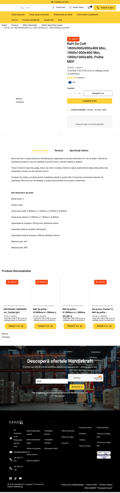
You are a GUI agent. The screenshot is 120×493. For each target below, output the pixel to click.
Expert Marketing (15, 486)
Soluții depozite (18, 14)
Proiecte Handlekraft (30, 20)
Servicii (15, 20)
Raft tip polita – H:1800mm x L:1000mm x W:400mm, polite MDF (74, 312)
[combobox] (33, 7)
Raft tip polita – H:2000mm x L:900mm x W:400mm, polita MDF (44, 312)
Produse (14, 25)
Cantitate (71, 88)
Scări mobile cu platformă (87, 14)
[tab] (40, 150)
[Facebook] (10, 478)
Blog (60, 20)
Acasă (4, 25)
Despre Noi (48, 20)
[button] (36, 98)
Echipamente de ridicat (63, 14)
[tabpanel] (60, 206)
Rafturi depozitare (30, 25)
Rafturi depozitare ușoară (52, 25)
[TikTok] (15, 478)
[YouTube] (20, 478)
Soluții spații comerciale (39, 14)
